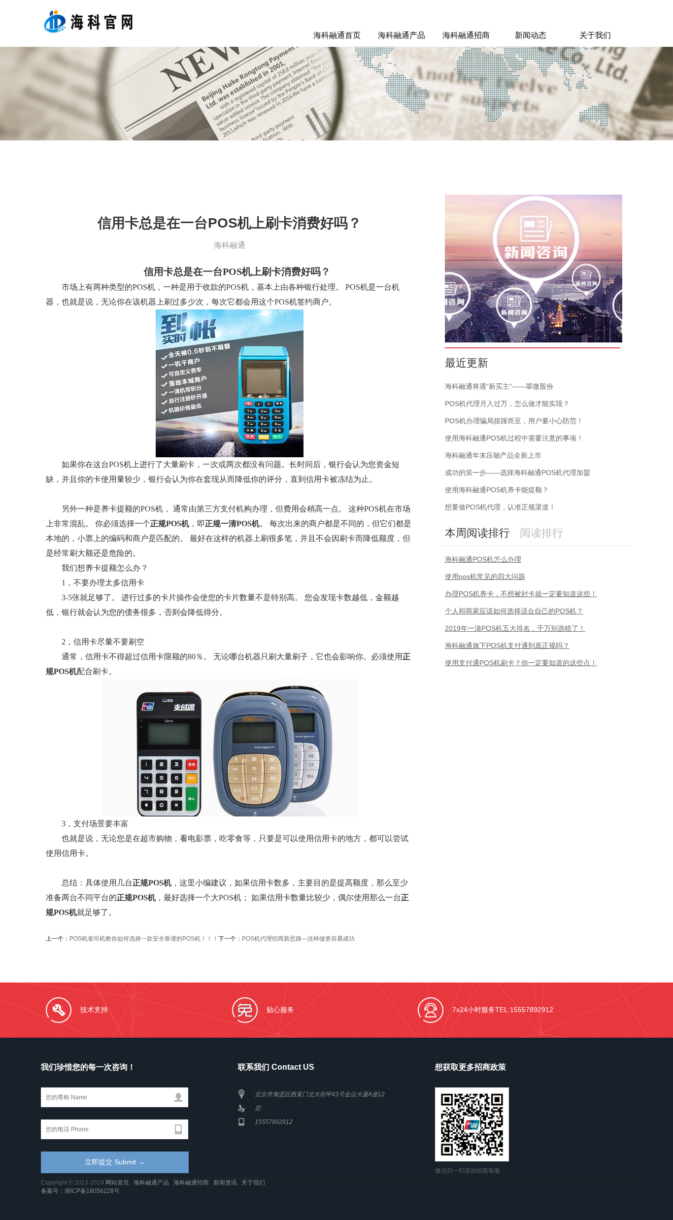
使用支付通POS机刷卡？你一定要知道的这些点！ (521, 663)
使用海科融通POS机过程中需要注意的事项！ (514, 438)
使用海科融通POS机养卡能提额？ (497, 490)
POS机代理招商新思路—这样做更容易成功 (298, 938)
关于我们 (595, 35)
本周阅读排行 (477, 533)
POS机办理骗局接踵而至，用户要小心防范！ (514, 421)
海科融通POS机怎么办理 (483, 559)
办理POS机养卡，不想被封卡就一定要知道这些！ (521, 594)
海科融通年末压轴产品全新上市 (493, 455)
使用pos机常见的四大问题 (485, 576)
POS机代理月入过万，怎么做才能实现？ (507, 403)
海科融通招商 (466, 35)
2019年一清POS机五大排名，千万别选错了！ (515, 628)
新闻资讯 (225, 1182)
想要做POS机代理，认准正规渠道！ (500, 507)
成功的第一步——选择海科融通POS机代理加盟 (517, 472)
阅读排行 (541, 533)
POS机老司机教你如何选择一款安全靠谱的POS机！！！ (143, 938)
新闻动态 (530, 35)
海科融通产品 (401, 35)
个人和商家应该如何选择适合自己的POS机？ (514, 611)
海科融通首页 (337, 35)
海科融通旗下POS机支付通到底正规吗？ (507, 645)
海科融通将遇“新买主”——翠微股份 (499, 386)
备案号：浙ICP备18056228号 (80, 1190)
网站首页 (118, 1182)
